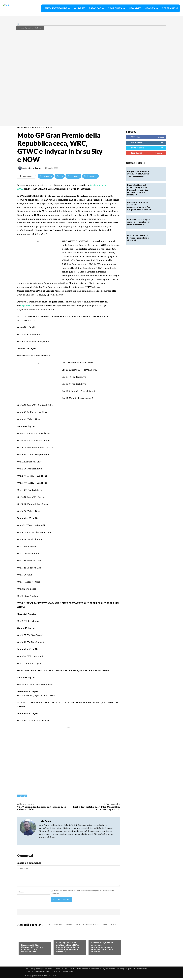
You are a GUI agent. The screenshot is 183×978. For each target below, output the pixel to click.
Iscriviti (160, 153)
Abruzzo (68, 925)
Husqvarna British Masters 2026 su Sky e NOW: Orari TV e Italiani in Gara (32, 948)
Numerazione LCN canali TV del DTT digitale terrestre (96, 969)
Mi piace (161, 137)
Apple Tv (105, 925)
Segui (162, 142)
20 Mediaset (58, 925)
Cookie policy (68, 971)
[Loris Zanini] (20, 168)
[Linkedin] (39, 840)
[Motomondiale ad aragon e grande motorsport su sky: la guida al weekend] (158, 222)
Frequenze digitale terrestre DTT (42, 969)
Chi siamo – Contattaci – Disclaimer (37, 971)
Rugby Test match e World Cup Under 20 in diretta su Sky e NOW (96, 808)
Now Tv (94, 937)
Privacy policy (56, 971)
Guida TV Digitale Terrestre (65, 969)
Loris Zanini (35, 168)
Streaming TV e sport (124, 969)
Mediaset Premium (140, 969)
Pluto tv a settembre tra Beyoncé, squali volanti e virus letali (138, 237)
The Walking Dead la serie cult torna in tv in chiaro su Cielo (41, 808)
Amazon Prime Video (91, 925)
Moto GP (47, 128)
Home (21, 28)
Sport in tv (29, 28)
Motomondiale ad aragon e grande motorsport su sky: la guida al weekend (139, 221)
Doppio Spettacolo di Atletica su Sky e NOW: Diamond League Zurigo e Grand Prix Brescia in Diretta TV (67, 947)
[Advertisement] (38, 260)
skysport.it (26, 305)
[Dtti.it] (18, 8)
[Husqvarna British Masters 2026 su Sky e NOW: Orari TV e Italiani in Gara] (33, 941)
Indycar (38, 28)
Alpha (77, 925)
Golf (23, 940)
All (49, 925)
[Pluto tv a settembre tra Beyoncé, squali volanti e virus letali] (158, 238)
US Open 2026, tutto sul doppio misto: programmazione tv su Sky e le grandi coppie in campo (102, 947)
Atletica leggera (63, 937)
